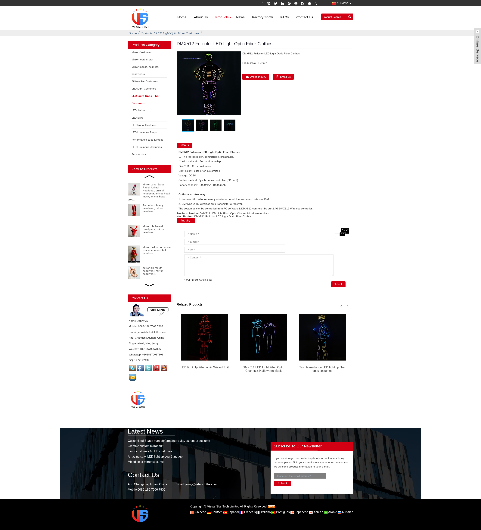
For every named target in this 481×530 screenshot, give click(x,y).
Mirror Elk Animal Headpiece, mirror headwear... (153, 229)
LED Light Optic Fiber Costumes (177, 33)
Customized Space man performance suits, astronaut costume (169, 440)
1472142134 (141, 360)
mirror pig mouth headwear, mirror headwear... (153, 270)
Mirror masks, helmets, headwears (145, 70)
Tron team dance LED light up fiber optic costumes (322, 369)
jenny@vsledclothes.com (152, 332)
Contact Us (304, 17)
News (240, 17)
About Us (201, 17)
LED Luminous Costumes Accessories (147, 150)
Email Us (285, 76)
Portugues (282, 512)
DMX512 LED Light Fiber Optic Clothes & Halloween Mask (234, 213)
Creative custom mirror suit (145, 446)
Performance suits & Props (147, 139)
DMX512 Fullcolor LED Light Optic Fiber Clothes (223, 216)
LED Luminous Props (144, 132)
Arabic (332, 512)
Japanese (301, 512)
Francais (249, 512)
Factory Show (262, 17)
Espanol (233, 512)
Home (181, 17)
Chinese (200, 512)
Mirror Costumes (141, 52)
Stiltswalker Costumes (145, 81)
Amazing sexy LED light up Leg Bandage (155, 456)
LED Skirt (137, 117)
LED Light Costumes (144, 88)
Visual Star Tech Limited (223, 506)
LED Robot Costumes (144, 124)
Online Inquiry (258, 76)
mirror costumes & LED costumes (150, 451)
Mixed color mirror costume (146, 461)
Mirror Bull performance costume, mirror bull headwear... (157, 249)
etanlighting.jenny (148, 343)
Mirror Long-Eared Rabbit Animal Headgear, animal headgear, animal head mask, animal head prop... (149, 192)
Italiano (265, 512)
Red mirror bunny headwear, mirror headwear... (153, 208)
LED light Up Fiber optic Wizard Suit (205, 367)
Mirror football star (142, 59)
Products (222, 17)
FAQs (284, 17)
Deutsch (216, 512)
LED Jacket (138, 110)
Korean (318, 512)
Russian (347, 512)
